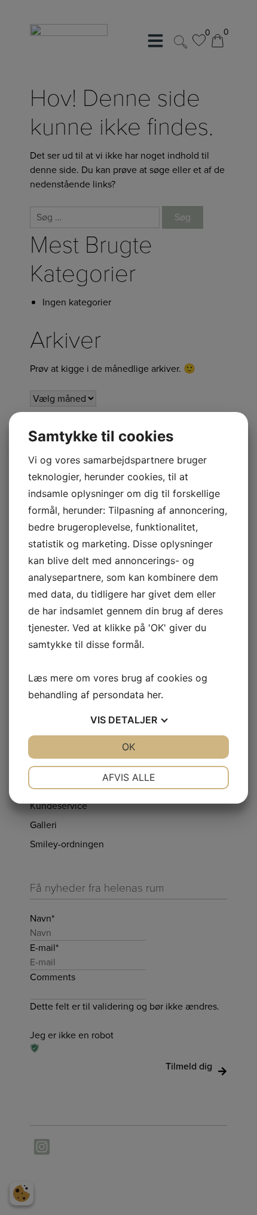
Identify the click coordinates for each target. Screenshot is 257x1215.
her (154, 695)
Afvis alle (128, 777)
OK (128, 747)
